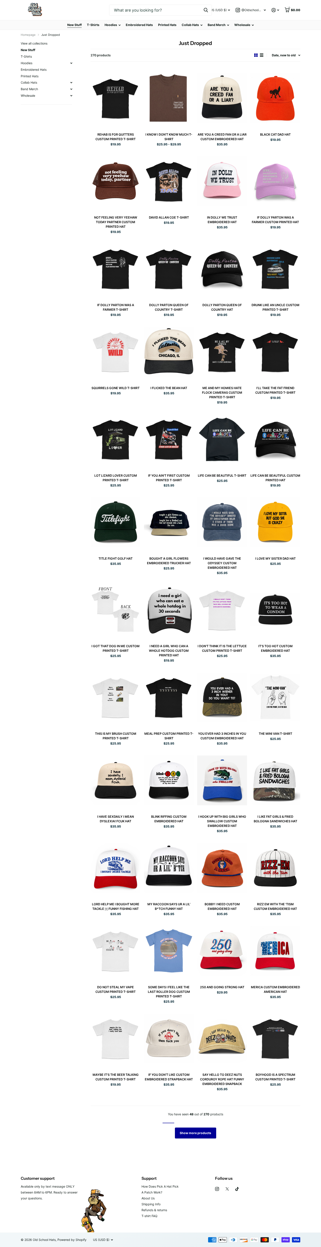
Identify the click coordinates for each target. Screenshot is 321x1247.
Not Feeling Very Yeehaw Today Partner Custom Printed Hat (115, 222)
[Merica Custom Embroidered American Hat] (275, 951)
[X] (227, 1188)
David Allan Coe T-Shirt (169, 217)
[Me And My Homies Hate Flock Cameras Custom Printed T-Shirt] (222, 352)
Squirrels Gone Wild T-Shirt (115, 388)
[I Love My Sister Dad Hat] (275, 522)
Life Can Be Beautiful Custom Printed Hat (275, 478)
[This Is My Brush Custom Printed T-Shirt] (115, 697)
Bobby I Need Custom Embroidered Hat (222, 906)
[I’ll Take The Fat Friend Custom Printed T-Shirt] (275, 352)
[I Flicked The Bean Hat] (169, 352)
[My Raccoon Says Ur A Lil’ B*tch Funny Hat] (169, 868)
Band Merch (217, 25)
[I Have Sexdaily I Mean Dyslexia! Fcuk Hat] (115, 780)
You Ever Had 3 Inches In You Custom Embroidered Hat (222, 736)
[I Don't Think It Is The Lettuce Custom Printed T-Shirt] (222, 610)
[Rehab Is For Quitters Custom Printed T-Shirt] (115, 98)
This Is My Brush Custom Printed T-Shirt (115, 736)
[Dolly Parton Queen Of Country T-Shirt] (169, 269)
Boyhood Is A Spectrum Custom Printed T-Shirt (275, 1077)
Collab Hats (190, 25)
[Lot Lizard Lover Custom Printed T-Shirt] (115, 439)
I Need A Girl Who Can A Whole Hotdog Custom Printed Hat (169, 650)
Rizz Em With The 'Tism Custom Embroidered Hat (275, 906)
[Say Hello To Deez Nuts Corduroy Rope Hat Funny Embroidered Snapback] (222, 1038)
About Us (148, 1198)
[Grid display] (256, 55)
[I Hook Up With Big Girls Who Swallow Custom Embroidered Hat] (222, 780)
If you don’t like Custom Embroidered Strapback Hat (169, 1077)
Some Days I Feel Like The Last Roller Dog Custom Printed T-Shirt (169, 991)
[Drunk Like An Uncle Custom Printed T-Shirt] (275, 269)
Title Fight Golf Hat (115, 558)
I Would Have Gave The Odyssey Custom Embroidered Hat (222, 563)
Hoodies (111, 25)
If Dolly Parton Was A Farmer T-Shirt (115, 307)
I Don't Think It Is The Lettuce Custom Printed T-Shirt (222, 648)
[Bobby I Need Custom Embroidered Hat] (222, 868)
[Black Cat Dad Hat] (275, 98)
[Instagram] (217, 1189)
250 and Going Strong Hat (222, 987)
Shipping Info (151, 1204)
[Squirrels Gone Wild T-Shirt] (115, 352)
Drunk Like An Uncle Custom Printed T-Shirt (275, 307)
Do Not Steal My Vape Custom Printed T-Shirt (115, 989)
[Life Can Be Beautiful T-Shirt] (222, 439)
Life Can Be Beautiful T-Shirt (222, 475)
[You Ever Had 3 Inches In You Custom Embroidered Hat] (222, 697)
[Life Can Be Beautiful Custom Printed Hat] (275, 439)
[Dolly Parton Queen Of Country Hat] (222, 269)
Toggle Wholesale (71, 95)
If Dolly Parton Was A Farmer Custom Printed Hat (275, 220)
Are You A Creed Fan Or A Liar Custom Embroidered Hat (222, 137)
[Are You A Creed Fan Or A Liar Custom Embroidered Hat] (222, 98)
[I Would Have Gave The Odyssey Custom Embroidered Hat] (222, 522)
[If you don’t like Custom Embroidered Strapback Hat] (169, 1038)
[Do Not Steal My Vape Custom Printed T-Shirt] (115, 951)
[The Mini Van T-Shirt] (275, 697)
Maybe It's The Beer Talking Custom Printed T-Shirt (116, 1077)
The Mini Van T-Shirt (275, 733)
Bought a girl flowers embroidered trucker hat (169, 561)
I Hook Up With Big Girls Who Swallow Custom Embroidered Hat (222, 821)
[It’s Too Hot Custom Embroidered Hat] (275, 610)
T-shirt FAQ (149, 1216)
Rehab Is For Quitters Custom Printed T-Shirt (115, 137)
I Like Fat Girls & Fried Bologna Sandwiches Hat (275, 819)
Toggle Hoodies (71, 63)
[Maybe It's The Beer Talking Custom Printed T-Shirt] (115, 1038)
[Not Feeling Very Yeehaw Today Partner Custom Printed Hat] (115, 181)
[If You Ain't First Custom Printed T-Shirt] (169, 439)
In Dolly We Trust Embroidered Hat (222, 220)
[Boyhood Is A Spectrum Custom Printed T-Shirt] (275, 1038)
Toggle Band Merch (71, 89)
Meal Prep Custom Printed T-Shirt (168, 736)
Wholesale (242, 25)
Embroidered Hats (139, 25)
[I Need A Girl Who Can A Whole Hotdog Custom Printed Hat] (169, 610)
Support (149, 1178)
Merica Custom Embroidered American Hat (275, 989)
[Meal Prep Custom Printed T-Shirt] (169, 697)
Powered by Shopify (71, 1240)
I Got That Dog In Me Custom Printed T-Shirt (115, 648)
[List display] (261, 55)
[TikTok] (237, 1189)
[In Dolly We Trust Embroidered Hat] (222, 181)
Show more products (195, 1133)
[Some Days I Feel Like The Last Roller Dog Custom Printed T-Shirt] (169, 951)
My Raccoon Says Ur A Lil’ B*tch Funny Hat (168, 906)
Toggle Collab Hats (71, 82)
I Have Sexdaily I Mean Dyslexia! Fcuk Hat (115, 819)
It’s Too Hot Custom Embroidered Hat (275, 648)
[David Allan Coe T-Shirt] (169, 181)
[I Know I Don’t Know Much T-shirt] (169, 98)
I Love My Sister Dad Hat (275, 558)
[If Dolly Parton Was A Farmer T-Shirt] (115, 269)
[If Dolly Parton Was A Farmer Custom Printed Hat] (275, 181)
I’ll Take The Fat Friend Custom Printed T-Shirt (275, 390)
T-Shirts (93, 25)
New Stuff (74, 25)
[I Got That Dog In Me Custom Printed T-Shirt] (115, 610)
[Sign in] (275, 10)
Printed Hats (167, 25)
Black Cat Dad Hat (275, 134)
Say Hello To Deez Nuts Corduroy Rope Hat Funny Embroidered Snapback (222, 1079)
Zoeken (206, 10)
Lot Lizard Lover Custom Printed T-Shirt (115, 478)
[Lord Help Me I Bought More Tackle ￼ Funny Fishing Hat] (115, 868)
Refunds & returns (154, 1210)
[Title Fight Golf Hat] (115, 522)
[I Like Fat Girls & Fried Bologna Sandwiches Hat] (275, 780)
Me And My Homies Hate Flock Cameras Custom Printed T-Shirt (222, 392)
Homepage (28, 34)
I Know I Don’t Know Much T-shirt (168, 137)
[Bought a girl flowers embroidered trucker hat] (169, 522)
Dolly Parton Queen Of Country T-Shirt (168, 307)
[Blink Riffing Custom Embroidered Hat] (169, 780)
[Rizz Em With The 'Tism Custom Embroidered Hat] (275, 868)
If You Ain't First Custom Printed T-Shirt (169, 478)
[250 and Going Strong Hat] (222, 951)
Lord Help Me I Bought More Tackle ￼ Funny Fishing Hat (115, 906)
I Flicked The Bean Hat (168, 388)
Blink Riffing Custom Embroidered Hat (168, 819)
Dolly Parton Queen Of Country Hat (222, 307)
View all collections (34, 43)
